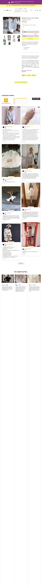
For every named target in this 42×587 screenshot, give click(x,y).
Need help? (24, 71)
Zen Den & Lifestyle (17, 11)
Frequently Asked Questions (27, 70)
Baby (26, 10)
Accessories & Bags (18, 10)
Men (23, 10)
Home (16, 8)
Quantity (35, 34)
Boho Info (26, 11)
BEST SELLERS (20, 8)
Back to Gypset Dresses (22, 82)
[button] (26, 20)
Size (22, 34)
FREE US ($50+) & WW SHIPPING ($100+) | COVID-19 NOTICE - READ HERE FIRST (21, 5)
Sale (22, 11)
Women (25, 8)
